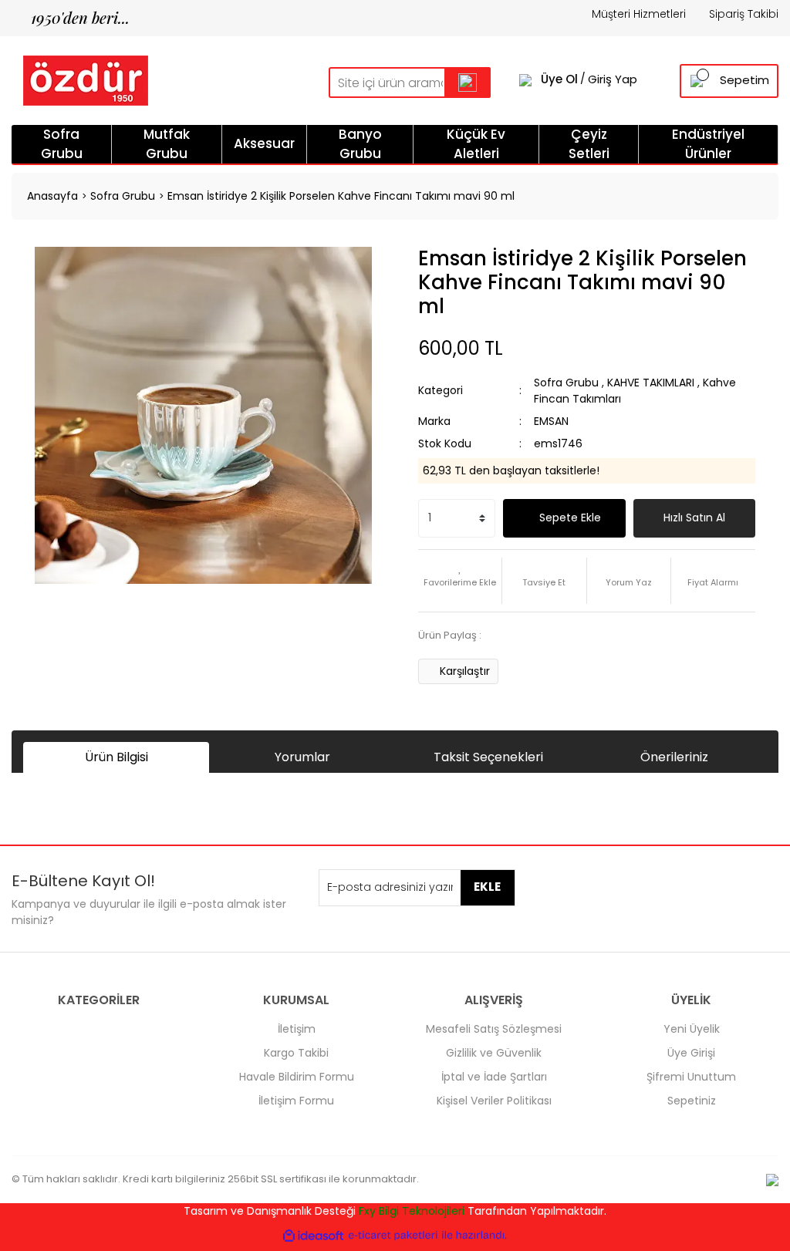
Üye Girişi (691, 1052)
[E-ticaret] (393, 1235)
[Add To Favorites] (459, 581)
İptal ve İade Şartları (494, 1076)
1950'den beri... (71, 17)
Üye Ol (559, 79)
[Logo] (80, 79)
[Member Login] (525, 79)
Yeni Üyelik (691, 1029)
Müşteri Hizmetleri (639, 14)
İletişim (297, 1029)
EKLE (487, 886)
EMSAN (551, 421)
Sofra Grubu (566, 382)
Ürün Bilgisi (116, 757)
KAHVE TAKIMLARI (650, 382)
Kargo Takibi (296, 1052)
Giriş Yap (612, 79)
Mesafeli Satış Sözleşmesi (494, 1029)
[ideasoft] (313, 1235)
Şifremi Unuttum (691, 1076)
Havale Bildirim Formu (296, 1076)
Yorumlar (302, 757)
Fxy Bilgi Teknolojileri (411, 1211)
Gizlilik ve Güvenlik (494, 1052)
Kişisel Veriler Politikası (494, 1100)
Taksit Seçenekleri (488, 757)
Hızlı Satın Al (694, 517)
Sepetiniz (691, 1100)
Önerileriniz (674, 757)
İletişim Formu (296, 1100)
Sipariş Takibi (743, 14)
